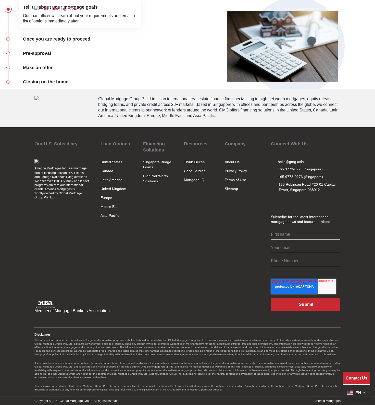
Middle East (110, 207)
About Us (281, 9)
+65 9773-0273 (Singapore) (300, 169)
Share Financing (231, 9)
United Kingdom (113, 189)
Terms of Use (235, 180)
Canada (107, 171)
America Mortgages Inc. (50, 168)
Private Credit (203, 9)
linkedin (297, 202)
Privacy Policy (236, 171)
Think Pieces (194, 162)
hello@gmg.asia (291, 162)
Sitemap (231, 189)
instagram (275, 202)
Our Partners (303, 9)
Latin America (111, 180)
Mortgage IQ (194, 180)
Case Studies (194, 171)
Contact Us (332, 9)
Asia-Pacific (110, 215)
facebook (308, 202)
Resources (256, 9)
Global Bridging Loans (165, 9)
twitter (286, 202)
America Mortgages (327, 401)
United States (111, 162)
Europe (106, 198)
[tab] (70, 39)
